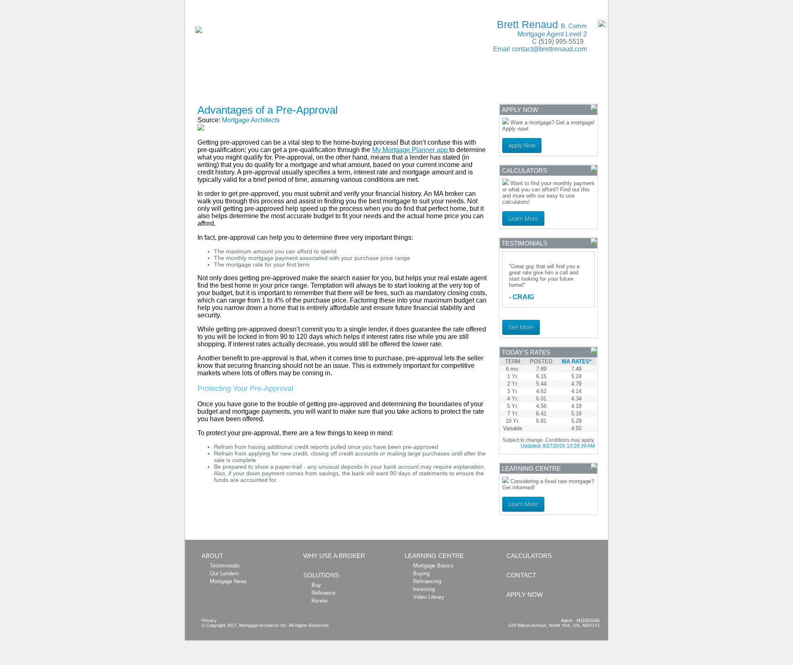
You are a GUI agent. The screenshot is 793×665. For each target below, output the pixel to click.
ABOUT (217, 84)
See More (521, 327)
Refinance (323, 593)
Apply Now (521, 145)
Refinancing (427, 581)
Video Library (428, 597)
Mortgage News (228, 581)
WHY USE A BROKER (279, 84)
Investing (424, 589)
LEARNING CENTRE (478, 84)
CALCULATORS (407, 84)
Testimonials (225, 566)
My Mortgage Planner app (410, 149)
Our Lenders (224, 573)
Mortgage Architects (251, 120)
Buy (316, 585)
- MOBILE (590, 4)
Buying (421, 573)
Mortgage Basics (433, 566)
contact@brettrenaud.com (549, 48)
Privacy (209, 620)
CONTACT (542, 84)
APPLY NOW (225, 96)
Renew (319, 601)
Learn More (523, 218)
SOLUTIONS (347, 84)
